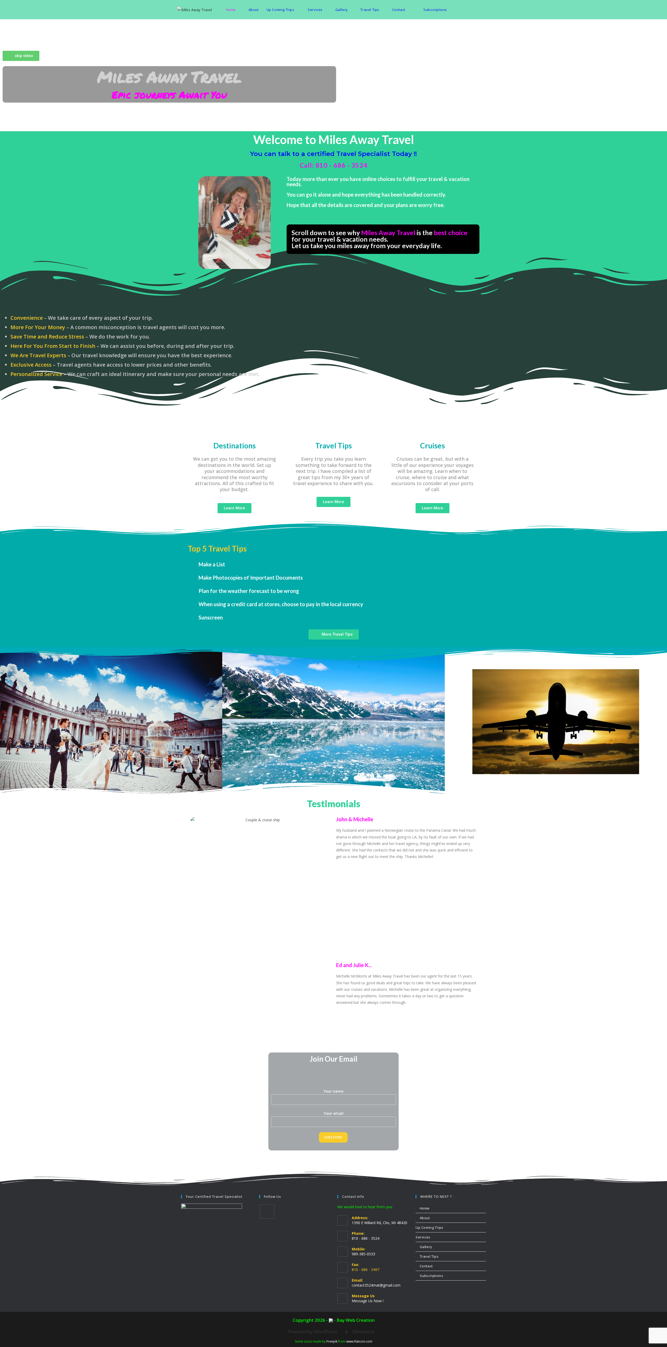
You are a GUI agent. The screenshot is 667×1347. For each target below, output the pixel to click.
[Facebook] (267, 1211)
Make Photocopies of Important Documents (251, 577)
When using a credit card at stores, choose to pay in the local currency (281, 604)
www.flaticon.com (359, 1341)
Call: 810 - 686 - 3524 (334, 165)
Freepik (331, 1341)
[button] (333, 564)
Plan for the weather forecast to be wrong (249, 591)
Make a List (212, 564)
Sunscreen (211, 617)
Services (423, 1237)
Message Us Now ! (368, 1300)
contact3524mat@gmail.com (376, 1285)
